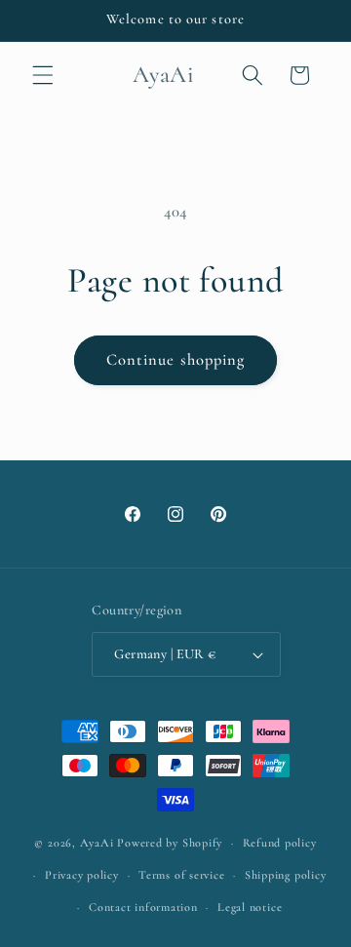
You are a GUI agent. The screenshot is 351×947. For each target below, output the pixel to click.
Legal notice (249, 907)
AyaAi (97, 842)
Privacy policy (82, 875)
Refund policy (280, 842)
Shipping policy (286, 875)
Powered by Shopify (169, 842)
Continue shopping (176, 360)
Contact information (143, 907)
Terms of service (181, 875)
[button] (43, 75)
